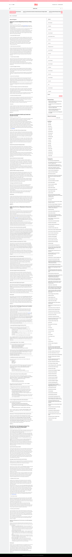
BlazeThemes (41, 555)
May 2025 (49, 143)
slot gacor (16, 217)
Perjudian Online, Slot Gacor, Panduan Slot (54, 307)
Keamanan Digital (50, 243)
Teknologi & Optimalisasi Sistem (52, 378)
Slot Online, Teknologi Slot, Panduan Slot (54, 361)
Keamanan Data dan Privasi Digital (53, 241)
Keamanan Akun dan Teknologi (52, 238)
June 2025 (49, 141)
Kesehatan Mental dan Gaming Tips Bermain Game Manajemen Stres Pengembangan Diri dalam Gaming (55, 267)
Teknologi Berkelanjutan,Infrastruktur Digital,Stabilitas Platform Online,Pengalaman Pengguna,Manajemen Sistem (54, 385)
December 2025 (50, 131)
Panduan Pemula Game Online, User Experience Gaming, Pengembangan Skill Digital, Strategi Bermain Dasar (54, 291)
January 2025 (50, 150)
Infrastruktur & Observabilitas (52, 222)
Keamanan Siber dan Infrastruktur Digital (53, 259)
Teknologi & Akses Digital (51, 368)
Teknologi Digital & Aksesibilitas (52, 392)
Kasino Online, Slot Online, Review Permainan (54, 231)
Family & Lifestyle (50, 192)
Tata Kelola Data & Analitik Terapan (53, 366)
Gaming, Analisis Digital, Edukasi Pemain (54, 211)
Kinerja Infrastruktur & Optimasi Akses (53, 273)
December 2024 (50, 152)
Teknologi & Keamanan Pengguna (53, 377)
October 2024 (50, 155)
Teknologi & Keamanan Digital (52, 375)
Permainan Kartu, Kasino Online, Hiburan (53, 311)
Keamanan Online (50, 255)
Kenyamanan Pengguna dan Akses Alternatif (54, 264)
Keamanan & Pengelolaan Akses (52, 234)
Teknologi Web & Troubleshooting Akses (54, 410)
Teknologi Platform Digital (52, 408)
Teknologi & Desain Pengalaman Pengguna (54, 370)
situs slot (49, 53)
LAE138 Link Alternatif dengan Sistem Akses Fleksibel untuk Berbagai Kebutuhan (40, 11)
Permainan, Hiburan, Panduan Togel (53, 320)
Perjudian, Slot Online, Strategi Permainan (54, 309)
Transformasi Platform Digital (52, 418)
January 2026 (50, 129)
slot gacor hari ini (50, 341)
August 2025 (50, 138)
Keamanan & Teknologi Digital (52, 236)
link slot (49, 39)
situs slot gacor (25, 25)
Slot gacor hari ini (50, 46)
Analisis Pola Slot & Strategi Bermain (53, 170)
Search (49, 94)
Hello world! (58, 117)
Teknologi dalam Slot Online (52, 387)
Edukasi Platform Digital (51, 187)
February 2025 (50, 148)
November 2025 (50, 133)
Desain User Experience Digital (52, 184)
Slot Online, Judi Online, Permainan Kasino (54, 351)
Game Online (50, 199)
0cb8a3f (12, 24)
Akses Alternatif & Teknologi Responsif (53, 160)
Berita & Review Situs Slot (51, 173)
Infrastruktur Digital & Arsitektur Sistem (53, 224)
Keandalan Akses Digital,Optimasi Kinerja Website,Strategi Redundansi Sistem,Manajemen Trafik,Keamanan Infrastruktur (55, 262)
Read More (11, 112)
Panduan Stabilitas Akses (51, 297)
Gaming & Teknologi (51, 209)
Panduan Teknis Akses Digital (52, 300)
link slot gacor (50, 22)
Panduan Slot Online (51, 295)
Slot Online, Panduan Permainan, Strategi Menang (55, 354)
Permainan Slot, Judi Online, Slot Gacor (53, 316)
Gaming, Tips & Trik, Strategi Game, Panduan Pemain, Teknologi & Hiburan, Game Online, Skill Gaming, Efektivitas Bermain (55, 215)
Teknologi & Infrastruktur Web (52, 373)
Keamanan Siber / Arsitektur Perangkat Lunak (54, 257)
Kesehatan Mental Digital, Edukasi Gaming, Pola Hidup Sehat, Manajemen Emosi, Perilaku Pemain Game (55, 270)
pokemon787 (50, 322)
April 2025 (49, 145)
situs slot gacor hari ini (51, 36)
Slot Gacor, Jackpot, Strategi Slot (52, 343)
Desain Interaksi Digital (51, 182)
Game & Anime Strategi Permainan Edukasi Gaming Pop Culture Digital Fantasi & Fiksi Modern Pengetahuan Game (55, 195)
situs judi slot (50, 327)
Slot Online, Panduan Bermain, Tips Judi (53, 352)
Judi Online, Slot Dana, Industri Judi (53, 227)
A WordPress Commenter (52, 117)
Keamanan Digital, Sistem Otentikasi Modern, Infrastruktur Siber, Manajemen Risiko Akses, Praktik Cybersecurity (54, 247)
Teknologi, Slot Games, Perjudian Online (53, 416)
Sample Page (35, 8)
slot (48, 84)
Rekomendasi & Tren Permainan (52, 324)
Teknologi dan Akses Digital (52, 389)
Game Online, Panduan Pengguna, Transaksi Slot (55, 204)
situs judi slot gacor (51, 329)
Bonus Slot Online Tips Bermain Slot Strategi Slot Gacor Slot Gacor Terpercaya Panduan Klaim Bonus (55, 176)
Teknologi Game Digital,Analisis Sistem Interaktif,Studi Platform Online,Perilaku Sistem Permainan (54, 401)
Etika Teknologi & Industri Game (52, 189)
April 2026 (49, 124)
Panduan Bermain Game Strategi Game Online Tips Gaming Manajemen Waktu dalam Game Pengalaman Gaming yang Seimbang (55, 276)
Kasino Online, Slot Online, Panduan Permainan (54, 229)
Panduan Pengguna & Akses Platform (53, 293)
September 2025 (50, 136)
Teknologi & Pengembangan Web (52, 382)
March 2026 (50, 126)
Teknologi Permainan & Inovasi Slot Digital (54, 406)
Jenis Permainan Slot (51, 226)
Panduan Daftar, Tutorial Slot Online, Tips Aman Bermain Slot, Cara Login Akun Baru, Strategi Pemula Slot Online (54, 282)
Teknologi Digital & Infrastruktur (52, 394)
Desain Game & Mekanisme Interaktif (53, 180)
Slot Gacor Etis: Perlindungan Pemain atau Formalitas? (21, 306)
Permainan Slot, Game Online (52, 314)
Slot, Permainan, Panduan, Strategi (53, 363)
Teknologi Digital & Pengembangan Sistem (54, 396)
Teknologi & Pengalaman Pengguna (53, 380)
